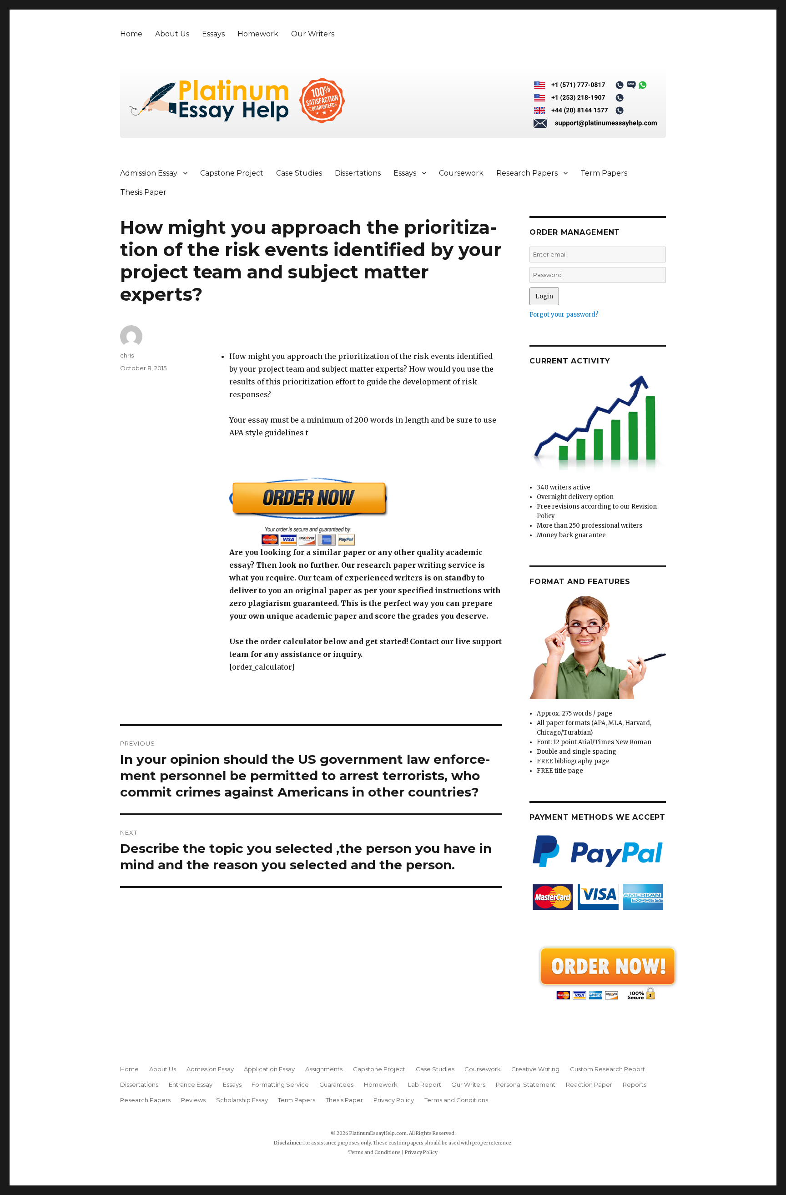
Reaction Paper (589, 1084)
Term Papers (603, 173)
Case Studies (299, 173)
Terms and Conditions (456, 1100)
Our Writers (312, 34)
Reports (634, 1084)
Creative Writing (535, 1069)
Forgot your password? (564, 314)
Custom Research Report (607, 1069)
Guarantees (336, 1084)
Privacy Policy (393, 1100)
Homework (257, 34)
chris (127, 355)
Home (131, 34)
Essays (213, 34)
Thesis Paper (143, 192)
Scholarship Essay (242, 1100)
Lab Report (424, 1084)
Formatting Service (280, 1084)
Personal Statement (525, 1084)
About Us (172, 34)
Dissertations (358, 173)
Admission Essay (148, 173)
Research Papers (527, 173)
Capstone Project (231, 173)
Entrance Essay (190, 1084)
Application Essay (269, 1069)
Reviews (193, 1100)
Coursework (461, 173)
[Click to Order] (365, 511)
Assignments (324, 1069)
